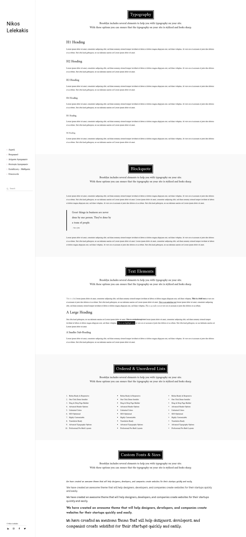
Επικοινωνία (14, 174)
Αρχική (12, 150)
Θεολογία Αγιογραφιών (18, 164)
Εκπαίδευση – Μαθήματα (19, 169)
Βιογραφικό (13, 154)
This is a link (71, 298)
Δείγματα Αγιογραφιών (18, 159)
